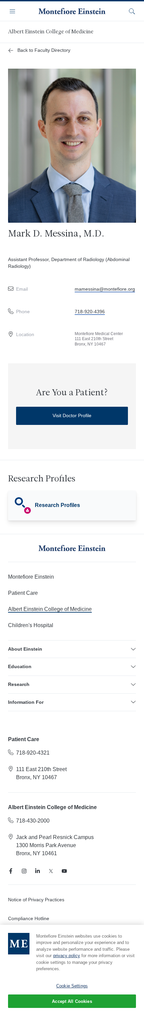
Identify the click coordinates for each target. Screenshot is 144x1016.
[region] (72, 970)
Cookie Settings (72, 985)
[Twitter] (51, 871)
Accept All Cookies (72, 1001)
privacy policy (66, 955)
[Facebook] (10, 871)
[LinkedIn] (37, 871)
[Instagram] (24, 871)
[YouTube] (64, 871)
